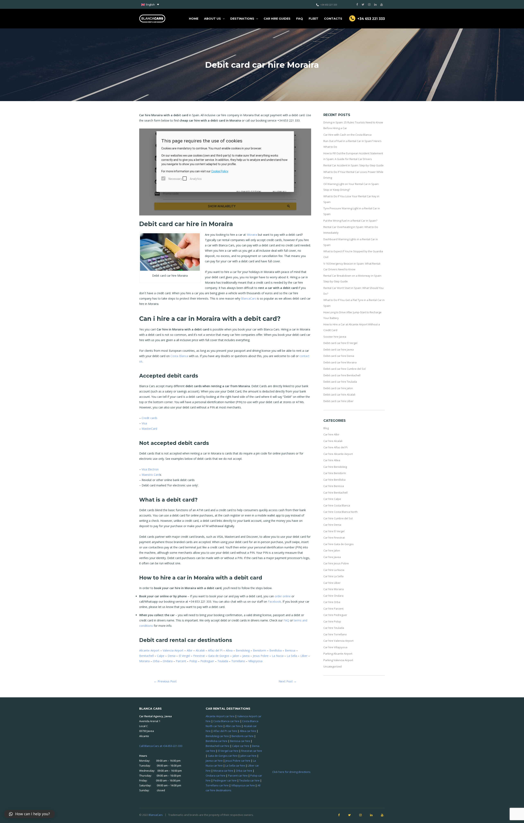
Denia (171, 656)
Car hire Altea (331, 460)
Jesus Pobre (261, 656)
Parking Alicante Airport (337, 653)
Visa (144, 423)
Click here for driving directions (291, 772)
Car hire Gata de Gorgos (338, 544)
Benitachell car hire (217, 746)
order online (283, 596)
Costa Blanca (179, 356)
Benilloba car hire (216, 741)
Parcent (181, 661)
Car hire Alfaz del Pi (335, 447)
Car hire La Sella (333, 576)
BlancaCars (248, 298)
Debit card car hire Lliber (338, 401)
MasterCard (149, 429)
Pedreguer (207, 661)
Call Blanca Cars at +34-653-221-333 (160, 746)
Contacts (333, 18)
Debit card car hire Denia (338, 356)
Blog (326, 428)
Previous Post (165, 681)
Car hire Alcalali (332, 441)
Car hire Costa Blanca (336, 505)
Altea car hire (248, 731)
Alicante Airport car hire (220, 716)
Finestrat (199, 656)
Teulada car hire (249, 780)
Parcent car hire (238, 775)
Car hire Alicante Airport (338, 454)
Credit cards (149, 418)
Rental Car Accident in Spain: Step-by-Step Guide (353, 165)
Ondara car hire (215, 775)
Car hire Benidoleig (335, 467)
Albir (189, 650)
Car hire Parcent (333, 608)
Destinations (242, 18)
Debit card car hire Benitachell (341, 375)
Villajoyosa (255, 661)
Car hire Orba (331, 602)
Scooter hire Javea (334, 336)
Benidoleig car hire (217, 736)
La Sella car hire (235, 765)
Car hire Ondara (333, 596)
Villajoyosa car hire (243, 785)
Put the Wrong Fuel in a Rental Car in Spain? (350, 220)
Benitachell (146, 656)
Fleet (313, 18)
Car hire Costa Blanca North (340, 512)
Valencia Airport (173, 650)
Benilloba (275, 650)
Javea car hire (214, 760)
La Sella (292, 656)
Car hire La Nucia (333, 570)
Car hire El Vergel (333, 531)
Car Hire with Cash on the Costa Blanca (347, 134)
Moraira (252, 235)
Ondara (168, 661)
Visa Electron (150, 469)
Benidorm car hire (243, 736)
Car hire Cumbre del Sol (338, 518)
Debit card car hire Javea (338, 349)
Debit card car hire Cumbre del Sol (344, 369)
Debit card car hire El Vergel (340, 343)
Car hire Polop (332, 621)
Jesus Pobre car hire (237, 760)
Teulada (222, 661)
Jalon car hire (248, 756)
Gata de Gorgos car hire (223, 756)
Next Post (288, 681)
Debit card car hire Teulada (340, 381)
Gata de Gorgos (218, 656)
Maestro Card (151, 475)
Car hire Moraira (333, 589)
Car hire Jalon (331, 550)
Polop (193, 661)
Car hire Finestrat (334, 537)
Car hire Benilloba (334, 479)
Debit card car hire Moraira (340, 362)
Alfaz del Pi (215, 650)
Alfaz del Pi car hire (225, 731)
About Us (212, 18)
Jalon (236, 656)
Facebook (274, 601)
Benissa (290, 650)
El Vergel (184, 656)
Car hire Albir (331, 434)
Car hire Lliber (332, 583)
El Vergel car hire (228, 751)
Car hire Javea (332, 557)
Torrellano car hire (217, 785)
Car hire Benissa (333, 486)
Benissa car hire (240, 741)
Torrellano (238, 661)
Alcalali (200, 650)
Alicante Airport (149, 650)
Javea (246, 656)
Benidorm (259, 650)
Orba (156, 661)
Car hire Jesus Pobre (336, 563)
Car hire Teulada (333, 628)
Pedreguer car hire (225, 780)
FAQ (299, 18)
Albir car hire (233, 726)
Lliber (303, 656)
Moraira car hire (223, 770)
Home (193, 18)
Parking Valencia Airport (338, 660)
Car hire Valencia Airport (338, 641)
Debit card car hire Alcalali (339, 394)
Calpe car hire (240, 746)
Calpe (160, 656)
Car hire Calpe (332, 499)
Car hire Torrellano (335, 634)
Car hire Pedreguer (335, 615)
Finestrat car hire (251, 751)
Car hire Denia (332, 524)
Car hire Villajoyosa (335, 647)
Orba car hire (244, 770)
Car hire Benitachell (335, 492)
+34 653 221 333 (328, 4)
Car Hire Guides (277, 18)
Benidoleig (243, 650)
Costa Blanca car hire (226, 721)
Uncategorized (332, 666)
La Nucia (277, 656)
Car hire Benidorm (334, 473)
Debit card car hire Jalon (338, 388)
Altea (229, 650)
